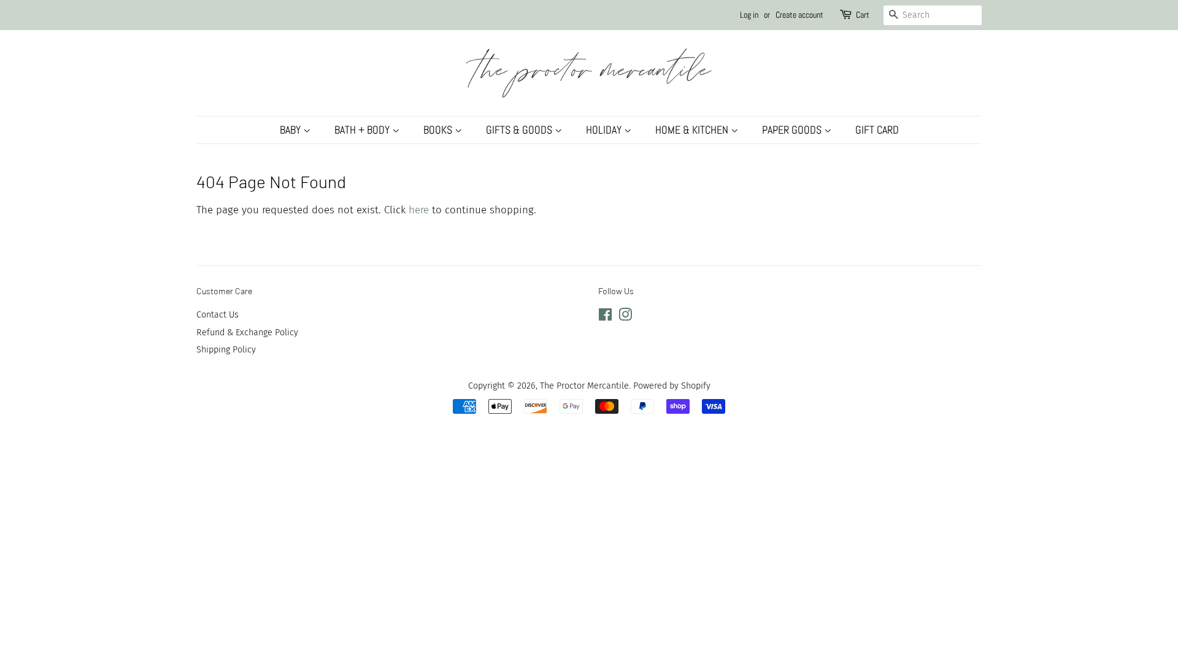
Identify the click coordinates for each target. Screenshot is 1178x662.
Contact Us (217, 314)
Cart (862, 14)
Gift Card (877, 130)
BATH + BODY (363, 130)
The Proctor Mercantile (584, 385)
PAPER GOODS (793, 130)
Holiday (605, 130)
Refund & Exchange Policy (247, 332)
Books (439, 130)
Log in (749, 14)
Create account (799, 14)
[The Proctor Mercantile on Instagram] (625, 316)
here (419, 210)
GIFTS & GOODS (520, 130)
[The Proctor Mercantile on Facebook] (605, 316)
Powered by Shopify (671, 385)
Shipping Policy (226, 349)
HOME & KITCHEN (693, 130)
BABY (291, 130)
